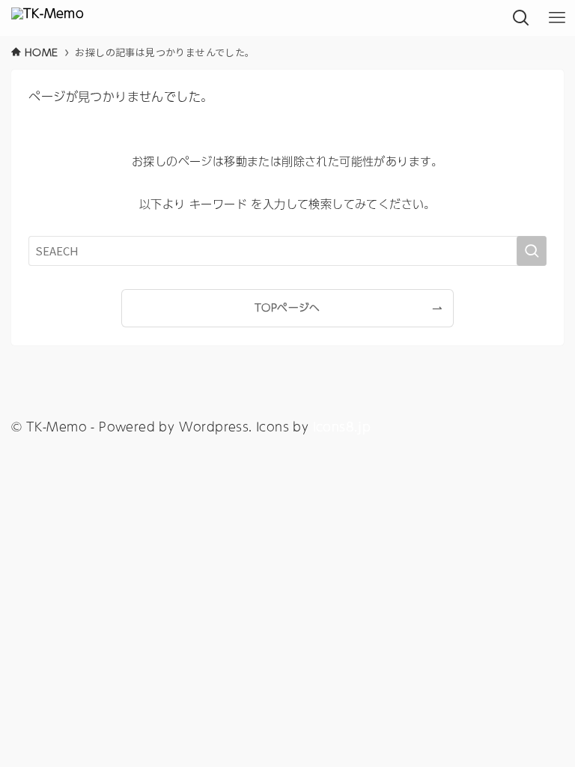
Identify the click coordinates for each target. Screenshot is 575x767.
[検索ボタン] (521, 18)
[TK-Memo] (47, 18)
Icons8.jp (342, 426)
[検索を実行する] (532, 251)
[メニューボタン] (557, 18)
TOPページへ (287, 307)
